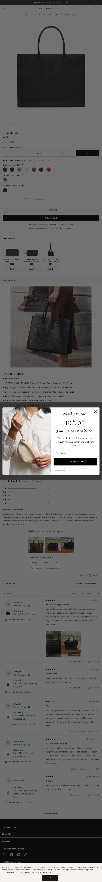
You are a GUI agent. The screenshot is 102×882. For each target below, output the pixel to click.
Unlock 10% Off (75, 461)
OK (50, 878)
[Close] (98, 868)
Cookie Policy (47, 872)
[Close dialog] (95, 411)
